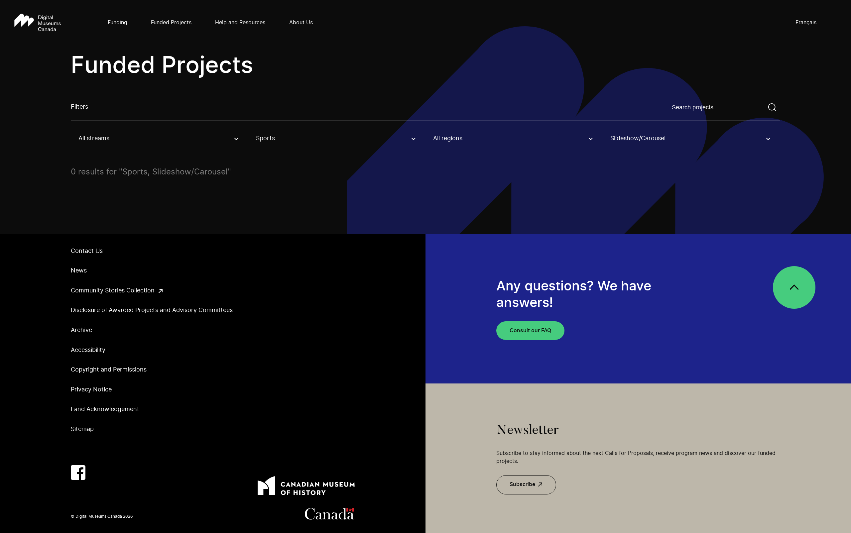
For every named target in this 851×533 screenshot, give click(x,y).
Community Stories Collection (113, 291)
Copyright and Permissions (109, 370)
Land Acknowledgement (105, 409)
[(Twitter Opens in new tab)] (98, 472)
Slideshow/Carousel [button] (638, 139)
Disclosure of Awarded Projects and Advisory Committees (152, 310)
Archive (81, 330)
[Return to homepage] (37, 23)
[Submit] (772, 107)
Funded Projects (171, 22)
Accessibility (88, 350)
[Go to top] (794, 287)
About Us (301, 22)
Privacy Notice (91, 390)
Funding (117, 22)
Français (805, 22)
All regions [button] (447, 139)
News (79, 271)
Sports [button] (265, 139)
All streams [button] (93, 139)
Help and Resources (240, 22)
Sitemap (82, 429)
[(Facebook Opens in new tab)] (78, 472)
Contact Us (87, 251)
